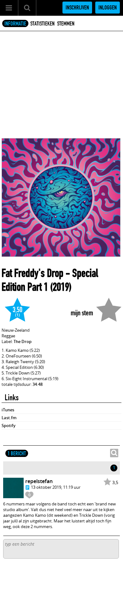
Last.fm (9, 417)
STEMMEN (65, 23)
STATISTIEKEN (42, 23)
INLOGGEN (107, 7)
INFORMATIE (15, 23)
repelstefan (39, 481)
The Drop (23, 341)
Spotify (8, 425)
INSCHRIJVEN (77, 7)
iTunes (8, 410)
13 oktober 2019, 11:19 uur (55, 487)
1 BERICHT (17, 453)
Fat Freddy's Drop (32, 273)
